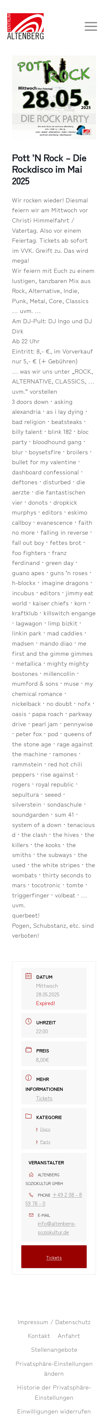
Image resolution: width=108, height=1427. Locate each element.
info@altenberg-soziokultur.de (57, 1227)
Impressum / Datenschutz (54, 1321)
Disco (45, 1129)
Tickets (44, 1098)
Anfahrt (69, 1335)
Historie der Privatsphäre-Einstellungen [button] (54, 1392)
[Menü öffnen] (91, 26)
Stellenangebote (54, 1349)
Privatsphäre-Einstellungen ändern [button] (54, 1368)
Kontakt (39, 1335)
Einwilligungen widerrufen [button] (54, 1410)
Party (45, 1142)
